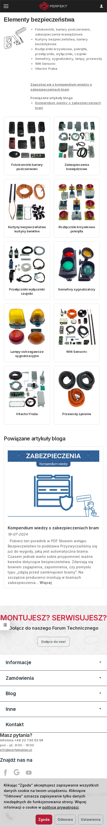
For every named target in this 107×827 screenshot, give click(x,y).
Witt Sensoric (76, 352)
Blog (11, 693)
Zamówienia (20, 678)
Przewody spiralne (76, 414)
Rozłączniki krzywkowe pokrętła (76, 229)
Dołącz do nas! (53, 642)
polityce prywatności (60, 807)
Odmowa (65, 819)
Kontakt (15, 724)
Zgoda (44, 819)
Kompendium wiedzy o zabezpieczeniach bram (53, 528)
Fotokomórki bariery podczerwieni (27, 167)
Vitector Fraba (27, 414)
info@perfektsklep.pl (16, 750)
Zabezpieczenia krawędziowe (76, 167)
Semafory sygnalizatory (76, 289)
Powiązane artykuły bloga (34, 438)
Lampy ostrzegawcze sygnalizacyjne (27, 354)
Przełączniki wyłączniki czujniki (27, 291)
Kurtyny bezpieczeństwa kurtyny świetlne (27, 229)
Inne (11, 709)
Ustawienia (91, 819)
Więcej (46, 582)
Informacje (18, 662)
